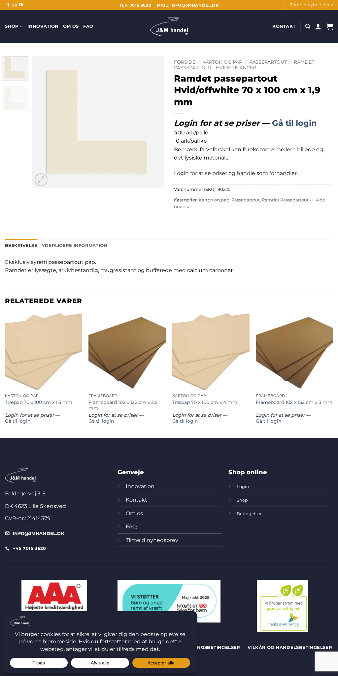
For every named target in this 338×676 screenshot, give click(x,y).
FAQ (88, 26)
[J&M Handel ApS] (169, 26)
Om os (71, 26)
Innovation (42, 26)
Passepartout (268, 62)
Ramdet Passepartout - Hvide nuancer (244, 64)
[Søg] (307, 26)
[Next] (153, 122)
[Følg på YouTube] (21, 5)
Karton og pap (222, 62)
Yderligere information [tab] (75, 245)
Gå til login (294, 123)
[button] (318, 26)
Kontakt (283, 26)
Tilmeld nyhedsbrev (311, 4)
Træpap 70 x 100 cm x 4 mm (204, 402)
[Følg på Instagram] (15, 5)
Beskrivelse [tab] (21, 245)
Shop (11, 26)
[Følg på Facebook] (8, 5)
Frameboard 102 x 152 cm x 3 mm (294, 402)
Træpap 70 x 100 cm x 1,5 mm (38, 402)
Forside (184, 62)
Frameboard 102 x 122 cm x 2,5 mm (122, 405)
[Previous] (44, 122)
